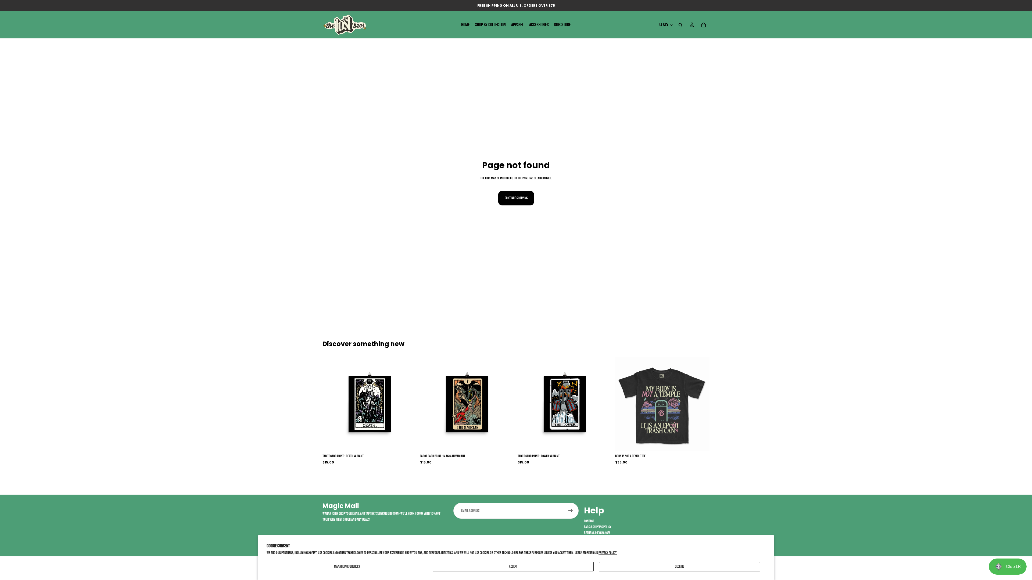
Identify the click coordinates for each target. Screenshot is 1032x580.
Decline (679, 566)
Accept (513, 566)
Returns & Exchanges (597, 533)
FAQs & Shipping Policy (597, 527)
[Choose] (408, 443)
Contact (589, 521)
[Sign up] (570, 510)
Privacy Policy (608, 552)
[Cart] (704, 25)
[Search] (680, 25)
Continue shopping (516, 198)
